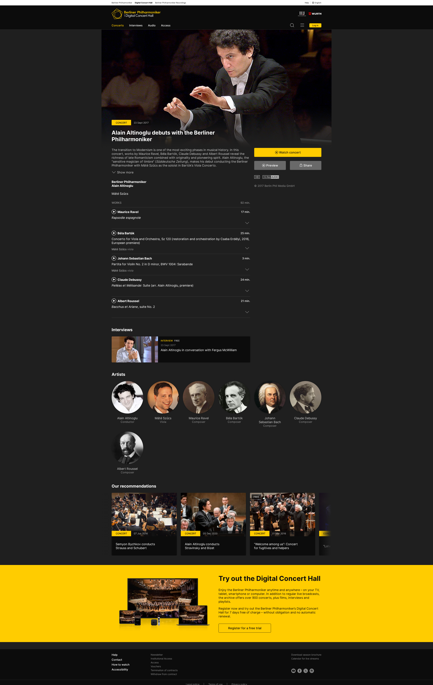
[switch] (247, 223)
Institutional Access (161, 658)
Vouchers (156, 666)
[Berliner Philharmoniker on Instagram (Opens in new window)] (312, 671)
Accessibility (120, 669)
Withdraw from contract (164, 674)
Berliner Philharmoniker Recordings (170, 3)
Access (165, 25)
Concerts (118, 25)
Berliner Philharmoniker (122, 3)
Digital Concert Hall (143, 3)
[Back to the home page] (136, 14)
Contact (117, 659)
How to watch (121, 664)
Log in (315, 25)
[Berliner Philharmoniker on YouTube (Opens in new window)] (293, 671)
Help (307, 3)
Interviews (136, 25)
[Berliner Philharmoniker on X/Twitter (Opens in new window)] (305, 671)
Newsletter (157, 654)
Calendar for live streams (305, 658)
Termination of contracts (164, 670)
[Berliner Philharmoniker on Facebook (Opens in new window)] (299, 671)
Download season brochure (306, 654)
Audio (152, 25)
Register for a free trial (244, 628)
